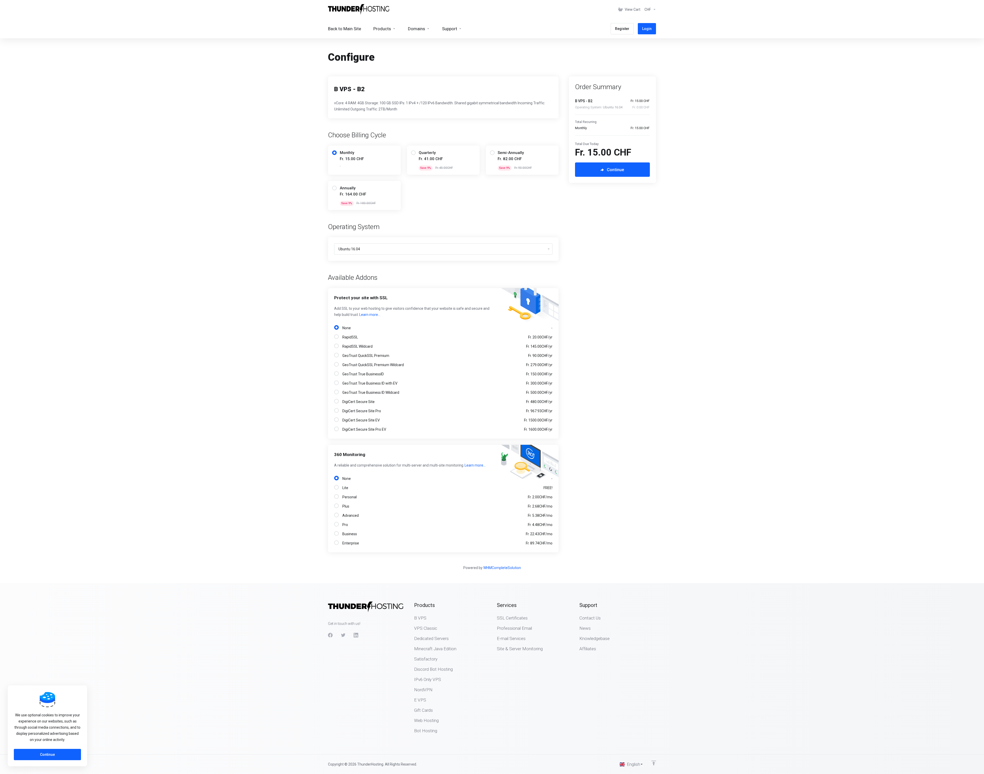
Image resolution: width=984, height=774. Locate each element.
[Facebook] (330, 635)
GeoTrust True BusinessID (446, 374)
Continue (47, 754)
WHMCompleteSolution (502, 568)
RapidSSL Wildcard (446, 346)
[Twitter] (343, 635)
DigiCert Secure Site (446, 402)
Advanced (446, 515)
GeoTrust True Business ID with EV (446, 383)
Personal (446, 497)
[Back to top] (653, 763)
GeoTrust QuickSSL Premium (446, 356)
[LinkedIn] (356, 635)
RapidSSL (446, 337)
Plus (446, 506)
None (446, 328)
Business (446, 534)
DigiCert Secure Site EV (446, 420)
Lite (446, 488)
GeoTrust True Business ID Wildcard (446, 392)
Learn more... (369, 315)
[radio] (334, 152)
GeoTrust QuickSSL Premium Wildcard (446, 365)
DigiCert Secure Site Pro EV (446, 429)
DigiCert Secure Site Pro (446, 411)
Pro (446, 525)
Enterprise (446, 543)
